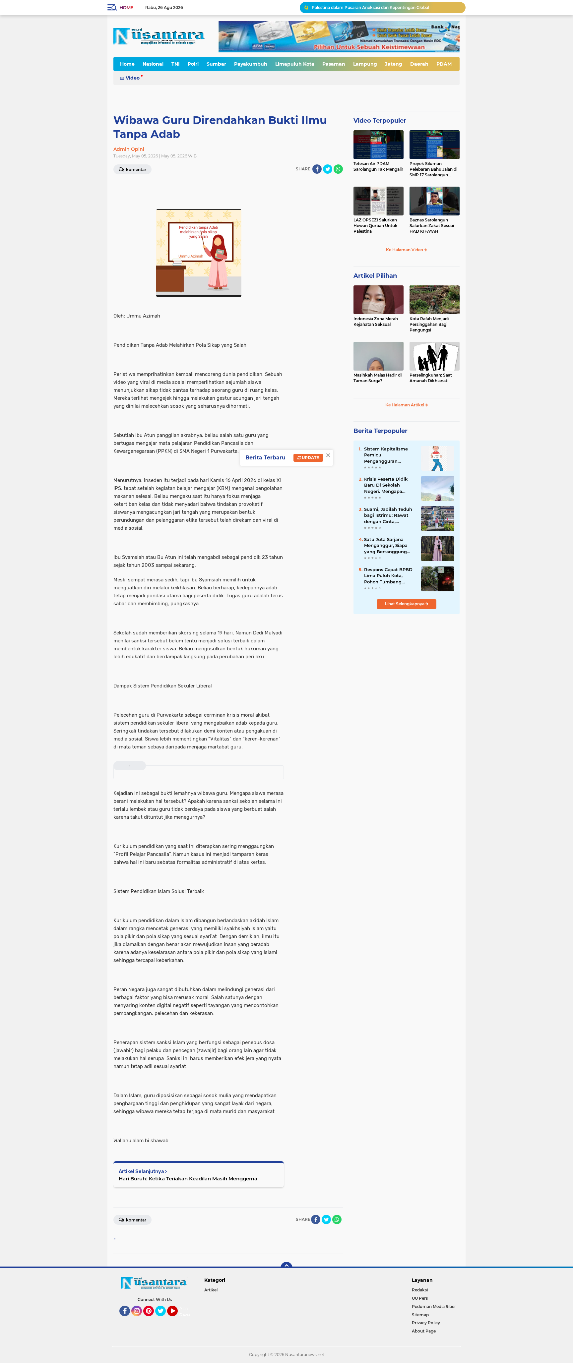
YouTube (177, 1319)
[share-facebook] (317, 169)
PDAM (444, 64)
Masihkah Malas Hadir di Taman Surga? (377, 378)
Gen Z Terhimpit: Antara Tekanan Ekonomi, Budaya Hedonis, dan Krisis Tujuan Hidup (386, 7)
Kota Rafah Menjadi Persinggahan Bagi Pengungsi (429, 324)
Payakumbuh (250, 64)
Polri (193, 64)
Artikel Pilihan (375, 275)
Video (133, 78)
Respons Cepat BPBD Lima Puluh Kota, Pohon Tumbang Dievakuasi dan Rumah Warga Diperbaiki (388, 576)
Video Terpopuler (379, 120)
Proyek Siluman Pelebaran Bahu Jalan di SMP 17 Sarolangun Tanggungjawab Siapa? (433, 169)
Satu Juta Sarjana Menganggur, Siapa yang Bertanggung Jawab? (386, 546)
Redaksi (420, 1289)
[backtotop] (286, 1268)
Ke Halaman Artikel (405, 404)
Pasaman (333, 64)
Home (126, 8)
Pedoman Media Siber (434, 1306)
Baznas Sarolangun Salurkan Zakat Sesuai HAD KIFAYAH (432, 225)
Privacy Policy (426, 1322)
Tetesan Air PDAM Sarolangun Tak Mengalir (378, 166)
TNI (175, 64)
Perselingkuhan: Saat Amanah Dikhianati (431, 378)
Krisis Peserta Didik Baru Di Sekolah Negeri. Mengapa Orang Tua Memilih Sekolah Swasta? (386, 485)
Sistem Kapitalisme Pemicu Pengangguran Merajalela (386, 455)
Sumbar (216, 64)
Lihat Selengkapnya (405, 603)
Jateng (393, 64)
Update (310, 457)
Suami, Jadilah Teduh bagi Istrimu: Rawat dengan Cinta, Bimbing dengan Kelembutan (388, 515)
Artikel (211, 1289)
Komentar (135, 169)
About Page (186, 1312)
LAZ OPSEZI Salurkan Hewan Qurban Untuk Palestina (375, 225)
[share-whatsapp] (338, 169)
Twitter (163, 1319)
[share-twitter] (327, 169)
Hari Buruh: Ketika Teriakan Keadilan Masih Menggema (188, 1178)
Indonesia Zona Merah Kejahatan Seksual (375, 321)
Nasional (153, 64)
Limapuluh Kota (294, 64)
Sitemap (420, 1314)
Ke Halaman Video (405, 249)
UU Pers (420, 1298)
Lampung (365, 64)
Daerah (419, 64)
